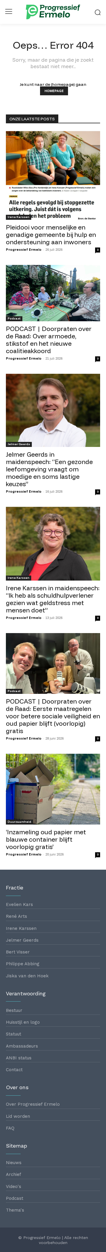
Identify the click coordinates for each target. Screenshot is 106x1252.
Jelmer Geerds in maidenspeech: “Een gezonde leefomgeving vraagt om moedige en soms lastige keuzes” (49, 469)
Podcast (14, 318)
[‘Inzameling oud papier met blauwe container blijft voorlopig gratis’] (53, 789)
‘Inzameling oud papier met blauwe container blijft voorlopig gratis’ (46, 839)
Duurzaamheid (19, 822)
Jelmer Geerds (19, 444)
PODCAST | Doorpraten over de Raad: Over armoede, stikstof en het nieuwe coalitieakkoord (49, 340)
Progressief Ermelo (24, 250)
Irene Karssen (18, 217)
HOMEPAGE (54, 91)
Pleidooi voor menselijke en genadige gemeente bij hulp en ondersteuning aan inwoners (51, 234)
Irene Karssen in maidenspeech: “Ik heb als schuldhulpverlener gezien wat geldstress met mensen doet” (53, 599)
